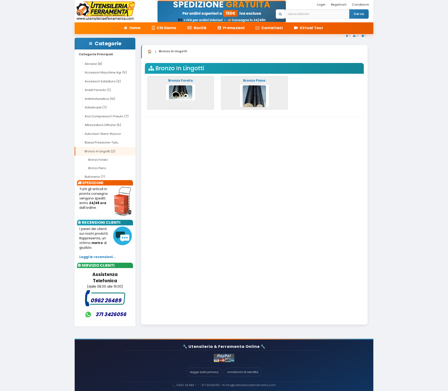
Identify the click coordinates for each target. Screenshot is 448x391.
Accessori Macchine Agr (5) (106, 72)
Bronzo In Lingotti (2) (100, 151)
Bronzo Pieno (97, 168)
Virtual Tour (311, 27)
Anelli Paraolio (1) (98, 90)
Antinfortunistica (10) (100, 99)
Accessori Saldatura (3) (103, 81)
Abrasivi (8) (93, 64)
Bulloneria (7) (95, 177)
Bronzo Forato (98, 160)
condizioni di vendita (242, 372)
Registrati (338, 4)
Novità (199, 27)
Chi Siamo (166, 27)
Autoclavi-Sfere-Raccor (103, 134)
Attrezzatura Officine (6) (103, 125)
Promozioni (233, 27)
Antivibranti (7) (96, 107)
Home (135, 27)
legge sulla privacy (204, 372)
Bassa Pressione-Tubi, (102, 142)
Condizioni (360, 4)
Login (321, 4)
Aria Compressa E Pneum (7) (107, 116)
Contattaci (271, 27)
